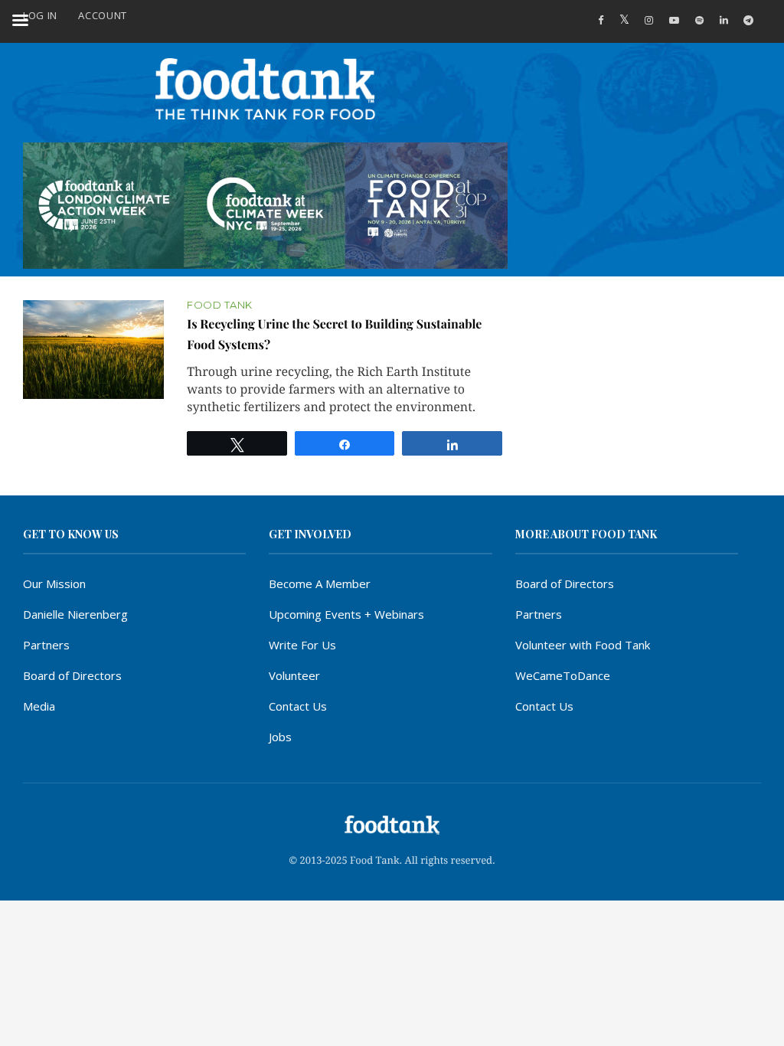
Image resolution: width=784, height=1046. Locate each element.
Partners (46, 644)
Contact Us (298, 706)
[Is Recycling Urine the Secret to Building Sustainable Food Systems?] (93, 350)
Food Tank (220, 305)
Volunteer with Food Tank (582, 644)
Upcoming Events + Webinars (346, 614)
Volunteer (294, 675)
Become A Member (320, 583)
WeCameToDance (562, 675)
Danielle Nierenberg (75, 614)
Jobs (280, 736)
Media (39, 706)
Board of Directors (72, 675)
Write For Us (302, 644)
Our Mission (54, 583)
